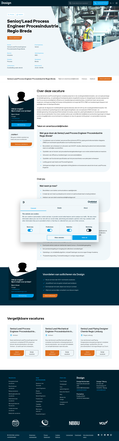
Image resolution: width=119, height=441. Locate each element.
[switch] (49, 230)
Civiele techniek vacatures (13, 409)
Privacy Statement (47, 436)
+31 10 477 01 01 (81, 390)
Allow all (84, 237)
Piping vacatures (13, 391)
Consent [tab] (33, 208)
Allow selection (59, 237)
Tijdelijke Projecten (38, 405)
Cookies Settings (57, 436)
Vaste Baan (39, 401)
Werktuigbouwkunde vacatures (14, 395)
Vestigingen (63, 384)
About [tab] (86, 208)
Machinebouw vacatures (12, 387)
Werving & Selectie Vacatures (14, 404)
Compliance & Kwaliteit (64, 403)
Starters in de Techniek (39, 384)
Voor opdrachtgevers (64, 388)
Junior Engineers (40, 388)
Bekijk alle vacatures (14, 413)
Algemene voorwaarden (33, 436)
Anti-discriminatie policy (88, 436)
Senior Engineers (40, 396)
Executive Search (65, 392)
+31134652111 (15, 118)
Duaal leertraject (40, 414)
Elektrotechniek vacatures (13, 400)
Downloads (78, 435)
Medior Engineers (39, 392)
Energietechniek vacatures (13, 382)
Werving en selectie (39, 410)
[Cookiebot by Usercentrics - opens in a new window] (89, 202)
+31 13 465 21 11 (101, 390)
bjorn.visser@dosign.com (19, 120)
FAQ (61, 394)
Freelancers (39, 398)
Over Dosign (63, 381)
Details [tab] (59, 208)
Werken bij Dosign (62, 398)
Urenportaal (69, 435)
